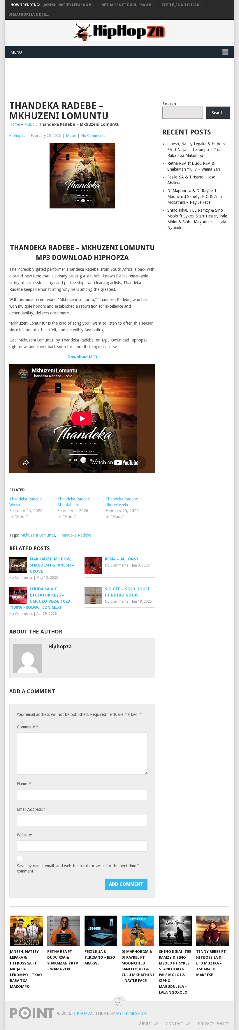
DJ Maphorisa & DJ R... (28, 15)
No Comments (93, 135)
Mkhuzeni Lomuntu (37, 535)
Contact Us (178, 1023)
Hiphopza (17, 135)
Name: (24, 783)
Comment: (27, 727)
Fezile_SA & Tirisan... (182, 5)
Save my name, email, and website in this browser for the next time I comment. (78, 868)
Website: (24, 835)
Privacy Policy (213, 1023)
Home (14, 124)
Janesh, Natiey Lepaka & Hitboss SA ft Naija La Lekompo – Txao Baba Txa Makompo (196, 149)
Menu (16, 52)
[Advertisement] (115, 79)
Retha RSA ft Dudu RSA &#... (128, 5)
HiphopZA (82, 1013)
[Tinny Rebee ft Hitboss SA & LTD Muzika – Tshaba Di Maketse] (212, 931)
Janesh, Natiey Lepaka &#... (69, 5)
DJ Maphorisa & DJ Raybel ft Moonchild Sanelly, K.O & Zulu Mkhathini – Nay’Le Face (194, 196)
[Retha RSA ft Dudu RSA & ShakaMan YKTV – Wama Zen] (63, 931)
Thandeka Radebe (75, 535)
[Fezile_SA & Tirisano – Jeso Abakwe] (101, 931)
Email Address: (31, 809)
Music (29, 124)
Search (169, 103)
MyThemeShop (131, 1013)
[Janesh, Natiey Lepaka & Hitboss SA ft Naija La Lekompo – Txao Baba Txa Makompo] (26, 931)
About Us (149, 1023)
